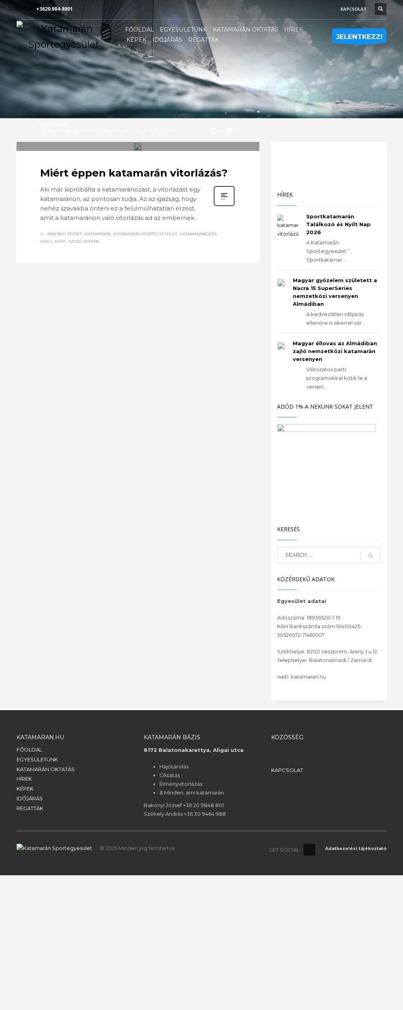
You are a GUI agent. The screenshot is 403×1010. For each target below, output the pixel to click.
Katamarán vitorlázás (145, 131)
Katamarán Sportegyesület (145, 233)
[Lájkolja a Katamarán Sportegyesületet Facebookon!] (309, 850)
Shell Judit (53, 241)
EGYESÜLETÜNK (37, 759)
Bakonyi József (64, 233)
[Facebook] (22, 9)
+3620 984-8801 (54, 9)
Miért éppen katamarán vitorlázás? (133, 173)
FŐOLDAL (29, 749)
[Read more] (224, 205)
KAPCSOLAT (353, 9)
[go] (370, 555)
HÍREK (24, 779)
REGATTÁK (30, 808)
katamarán (54, 124)
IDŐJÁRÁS (30, 798)
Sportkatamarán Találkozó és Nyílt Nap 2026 (338, 224)
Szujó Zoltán (83, 241)
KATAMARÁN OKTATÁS (46, 769)
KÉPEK (25, 788)
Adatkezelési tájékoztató (355, 848)
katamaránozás (198, 233)
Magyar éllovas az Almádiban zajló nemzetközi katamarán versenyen (335, 351)
